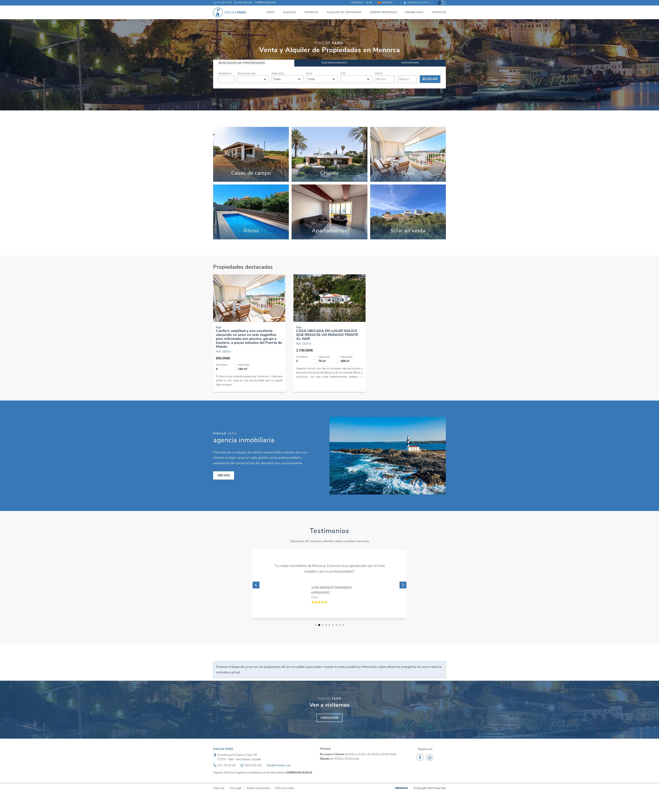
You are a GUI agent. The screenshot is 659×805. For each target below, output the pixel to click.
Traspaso (311, 12)
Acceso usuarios (418, 3)
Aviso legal (235, 788)
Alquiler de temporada (344, 12)
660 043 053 (244, 3)
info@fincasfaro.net (265, 3)
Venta (270, 12)
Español (387, 3)
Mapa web (218, 788)
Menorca (357, 3)
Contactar (329, 718)
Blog (369, 3)
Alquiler (289, 12)
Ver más (251, 154)
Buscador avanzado (334, 63)
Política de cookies (284, 788)
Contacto (439, 12)
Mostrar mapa (410, 63)
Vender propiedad (383, 12)
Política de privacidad (258, 788)
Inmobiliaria (414, 12)
